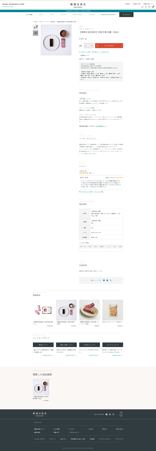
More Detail (47, 355)
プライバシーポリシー (105, 439)
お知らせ (104, 429)
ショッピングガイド (39, 439)
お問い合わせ (119, 429)
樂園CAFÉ (56, 432)
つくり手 (71, 429)
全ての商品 (57, 429)
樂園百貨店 (37, 432)
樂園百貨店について (149, 3)
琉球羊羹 (52, 21)
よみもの (90, 429)
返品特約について (85, 55)
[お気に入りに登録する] (84, 52)
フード (46, 21)
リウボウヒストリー (74, 432)
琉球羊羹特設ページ (101, 126)
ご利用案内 (127, 3)
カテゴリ (41, 21)
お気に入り (63, 439)
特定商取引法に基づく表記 (78, 439)
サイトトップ (37, 422)
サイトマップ (119, 439)
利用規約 (92, 439)
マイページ (53, 439)
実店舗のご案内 (137, 3)
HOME (35, 21)
